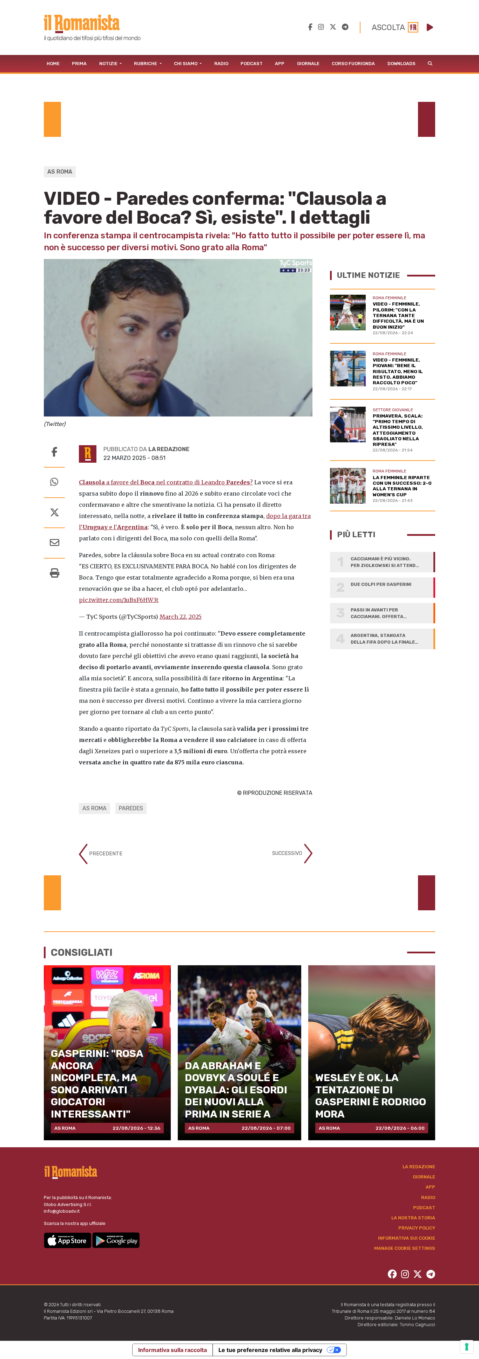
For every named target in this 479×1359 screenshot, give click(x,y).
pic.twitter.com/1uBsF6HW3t (118, 599)
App (279, 63)
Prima (79, 63)
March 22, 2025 (181, 616)
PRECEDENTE (105, 854)
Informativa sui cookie (406, 1238)
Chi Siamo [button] (186, 63)
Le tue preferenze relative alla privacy (270, 1349)
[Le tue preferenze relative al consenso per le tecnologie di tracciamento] (466, 1346)
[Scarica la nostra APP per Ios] (68, 1239)
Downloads (401, 63)
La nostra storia (413, 1217)
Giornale (308, 63)
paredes (131, 808)
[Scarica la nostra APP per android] (116, 1239)
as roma (94, 808)
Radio (221, 63)
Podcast (252, 63)
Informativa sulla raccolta (172, 1349)
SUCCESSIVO (288, 853)
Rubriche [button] (146, 63)
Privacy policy (416, 1228)
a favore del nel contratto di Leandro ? (166, 482)
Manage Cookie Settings (404, 1248)
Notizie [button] (109, 63)
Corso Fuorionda (353, 63)
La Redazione (419, 1166)
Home (53, 63)
